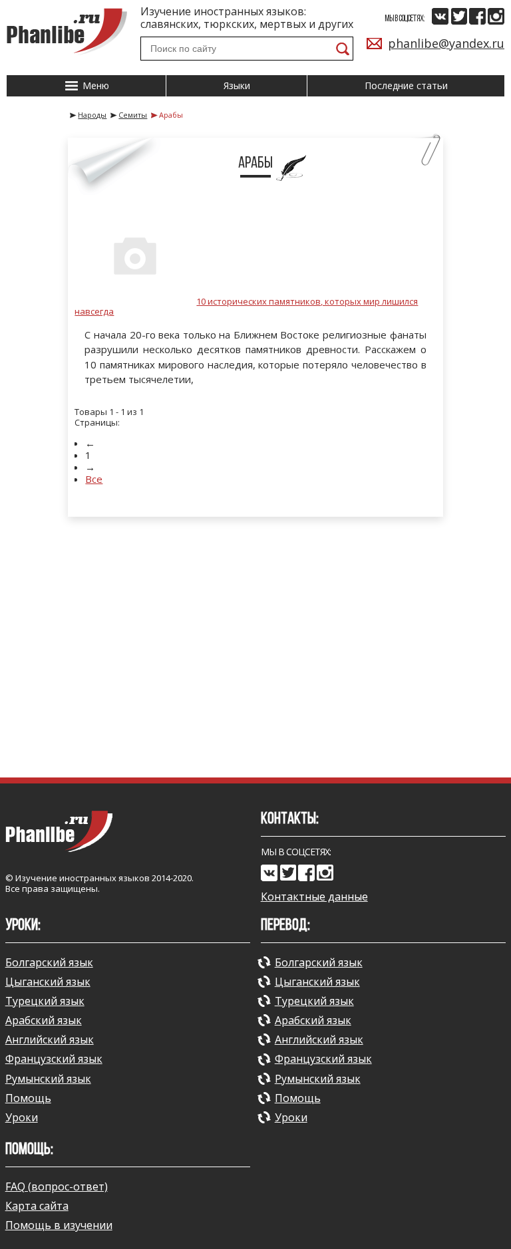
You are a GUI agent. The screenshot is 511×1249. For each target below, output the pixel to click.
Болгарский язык (49, 962)
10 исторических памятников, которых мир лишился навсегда (246, 306)
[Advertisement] (255, 657)
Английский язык (49, 1039)
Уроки (21, 1117)
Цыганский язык (47, 981)
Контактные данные (314, 897)
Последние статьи (406, 85)
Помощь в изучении (58, 1225)
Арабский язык (43, 1020)
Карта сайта (37, 1205)
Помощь (28, 1098)
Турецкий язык (45, 1001)
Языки (237, 85)
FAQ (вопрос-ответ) (56, 1186)
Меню (94, 85)
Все (93, 479)
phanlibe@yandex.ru (446, 43)
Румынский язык (48, 1078)
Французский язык (53, 1058)
